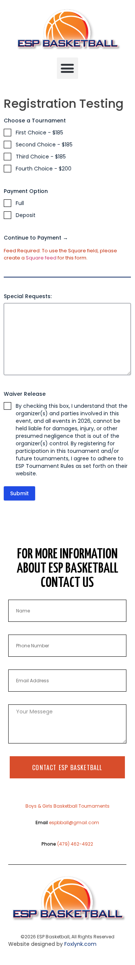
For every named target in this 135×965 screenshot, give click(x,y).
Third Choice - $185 (41, 156)
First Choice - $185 (39, 132)
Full (20, 203)
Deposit (26, 215)
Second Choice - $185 (44, 144)
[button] (67, 68)
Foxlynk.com (80, 944)
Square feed (41, 257)
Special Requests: (28, 296)
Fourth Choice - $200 (43, 168)
